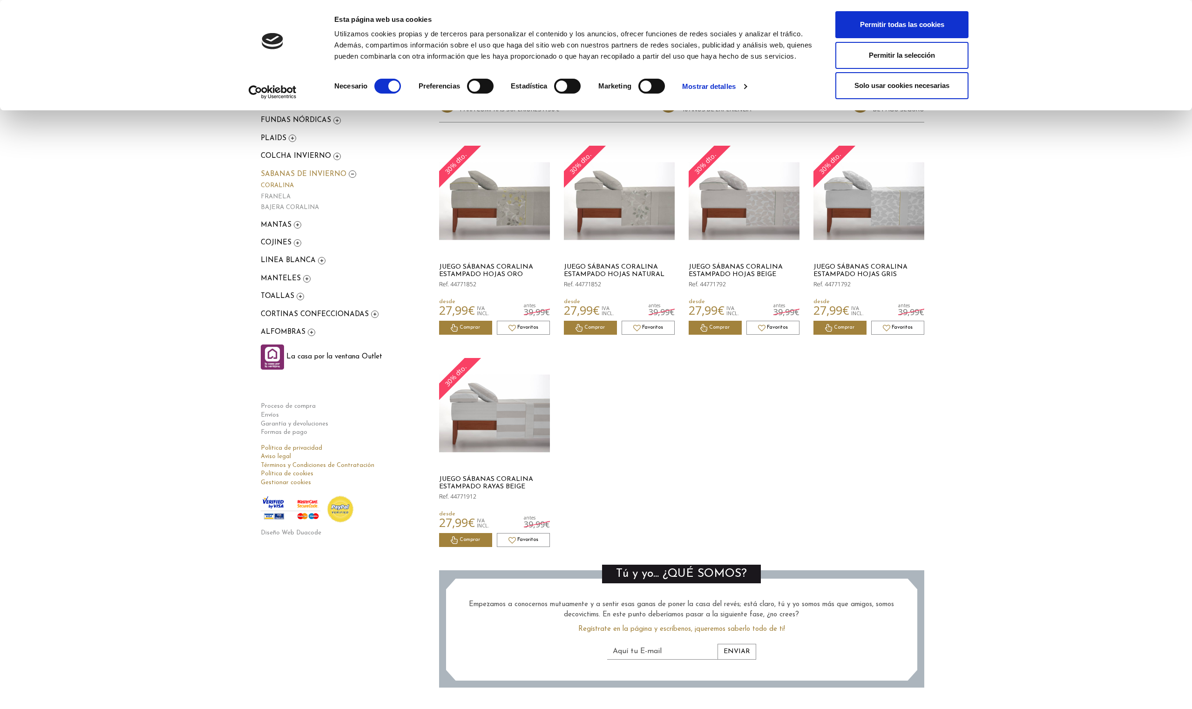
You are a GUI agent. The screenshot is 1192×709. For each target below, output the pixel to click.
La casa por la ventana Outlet (333, 356)
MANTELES (282, 278)
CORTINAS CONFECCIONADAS (316, 314)
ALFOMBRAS (284, 332)
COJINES (277, 242)
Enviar (737, 651)
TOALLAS (279, 296)
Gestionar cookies (286, 482)
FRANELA (276, 197)
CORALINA (277, 185)
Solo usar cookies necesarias (901, 85)
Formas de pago (284, 432)
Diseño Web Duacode (291, 533)
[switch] (480, 86)
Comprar (469, 327)
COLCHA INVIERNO (297, 156)
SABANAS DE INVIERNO (305, 174)
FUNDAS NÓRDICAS (297, 120)
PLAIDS (275, 138)
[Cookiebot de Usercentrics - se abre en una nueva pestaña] (272, 92)
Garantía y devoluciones (294, 424)
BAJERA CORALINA (290, 207)
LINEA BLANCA (289, 260)
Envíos (270, 415)
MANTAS (277, 225)
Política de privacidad (291, 448)
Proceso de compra (288, 406)
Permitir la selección (902, 55)
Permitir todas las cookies (902, 24)
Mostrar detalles (709, 86)
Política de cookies (287, 474)
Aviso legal (276, 456)
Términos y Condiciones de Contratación (317, 465)
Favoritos (527, 327)
